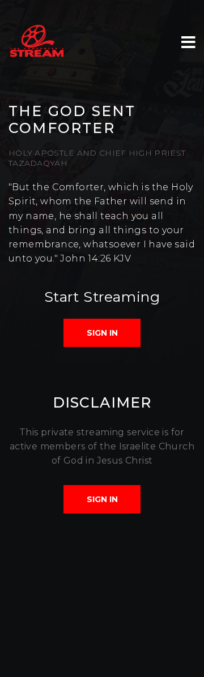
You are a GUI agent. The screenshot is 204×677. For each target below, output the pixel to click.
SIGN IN (102, 333)
